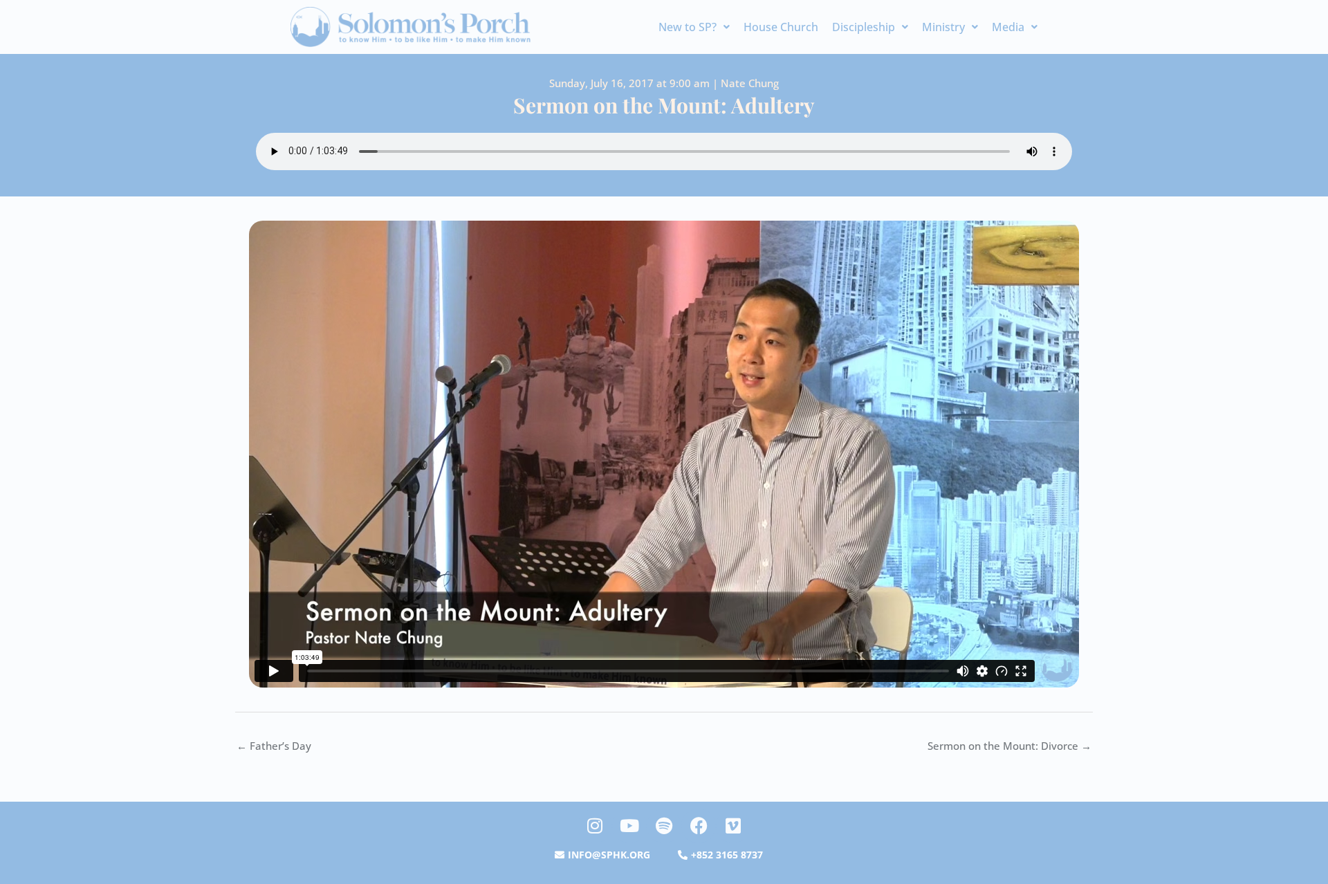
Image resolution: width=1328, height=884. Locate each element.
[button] (694, 27)
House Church (781, 27)
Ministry (943, 27)
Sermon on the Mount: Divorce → (1009, 746)
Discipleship (863, 27)
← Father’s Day (274, 746)
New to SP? (687, 27)
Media (1008, 27)
